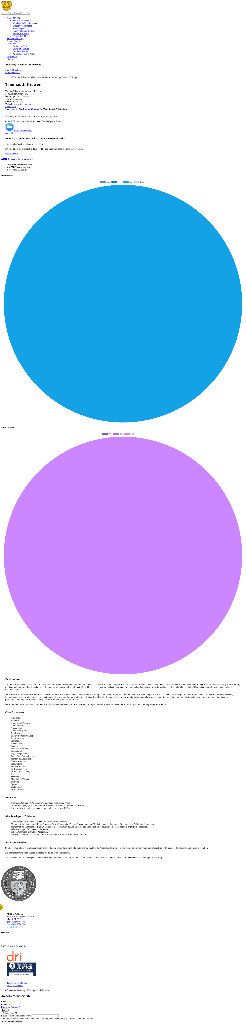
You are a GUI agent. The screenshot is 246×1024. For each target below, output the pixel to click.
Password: (5, 1004)
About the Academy (22, 20)
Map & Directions (13, 70)
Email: (4, 1001)
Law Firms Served (21, 49)
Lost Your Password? (10, 1007)
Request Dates (11, 153)
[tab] (123, 159)
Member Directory (15, 38)
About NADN (13, 18)
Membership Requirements (25, 23)
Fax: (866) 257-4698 (16, 924)
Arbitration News (20, 46)
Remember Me (11, 1013)
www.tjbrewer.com (22, 104)
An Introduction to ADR (24, 54)
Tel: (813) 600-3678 (16, 922)
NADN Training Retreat (23, 31)
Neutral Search (13, 41)
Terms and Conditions (17, 983)
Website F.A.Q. (19, 36)
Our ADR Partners (21, 51)
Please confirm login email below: (16, 1015)
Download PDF (12, 72)
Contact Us (12, 56)
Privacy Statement (15, 985)
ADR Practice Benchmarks (16, 159)
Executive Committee (22, 26)
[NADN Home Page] (18, 900)
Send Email (10, 106)
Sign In (10, 59)
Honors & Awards (21, 33)
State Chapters (19, 28)
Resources (11, 43)
